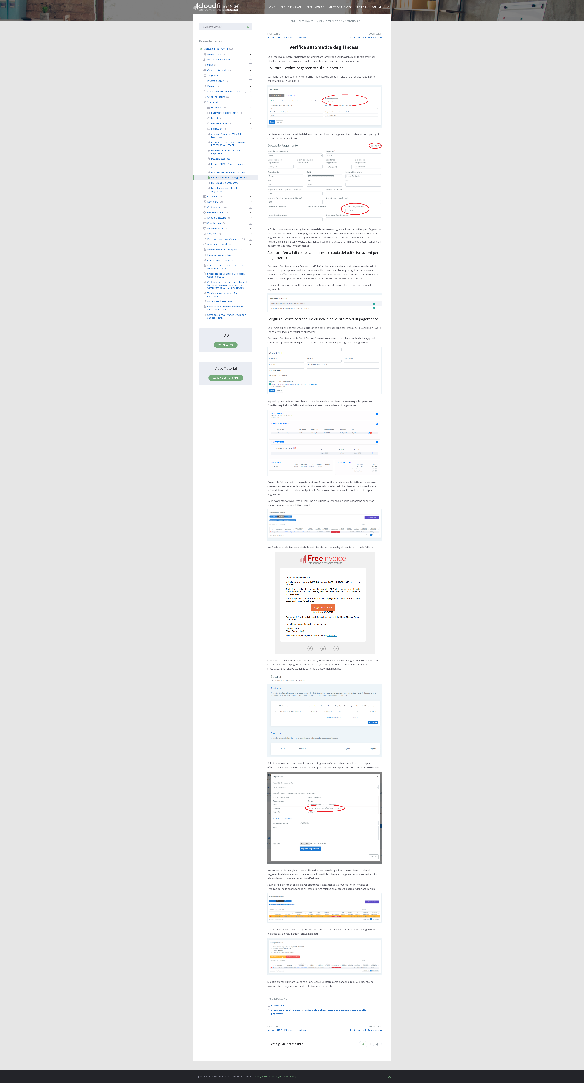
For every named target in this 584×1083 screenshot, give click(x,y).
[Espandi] (250, 54)
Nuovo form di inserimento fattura (224, 91)
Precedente (273, 33)
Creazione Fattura (216, 96)
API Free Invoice (215, 228)
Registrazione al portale (219, 59)
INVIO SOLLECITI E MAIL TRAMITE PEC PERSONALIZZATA (228, 144)
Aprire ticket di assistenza (219, 301)
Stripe (210, 64)
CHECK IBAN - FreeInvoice (220, 260)
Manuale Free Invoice (215, 48)
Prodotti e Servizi (215, 80)
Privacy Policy (260, 1076)
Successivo (375, 33)
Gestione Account (216, 212)
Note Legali (275, 1076)
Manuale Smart (214, 54)
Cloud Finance (290, 7)
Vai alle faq (225, 344)
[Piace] (363, 1044)
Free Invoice (315, 7)
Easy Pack (212, 233)
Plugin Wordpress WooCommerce (224, 239)
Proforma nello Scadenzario (366, 37)
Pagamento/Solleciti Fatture (225, 112)
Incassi (214, 118)
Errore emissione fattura (219, 254)
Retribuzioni (217, 128)
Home (271, 7)
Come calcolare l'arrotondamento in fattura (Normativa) (225, 308)
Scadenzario (278, 1005)
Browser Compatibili (217, 244)
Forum (376, 7)
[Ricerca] (388, 7)
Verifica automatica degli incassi (229, 177)
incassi (352, 1009)
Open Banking (214, 223)
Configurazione (214, 207)
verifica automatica (314, 1009)
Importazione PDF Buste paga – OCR (225, 249)
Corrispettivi (213, 196)
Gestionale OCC (340, 7)
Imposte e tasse (219, 123)
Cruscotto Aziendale (217, 70)
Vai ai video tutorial (226, 377)
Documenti (212, 201)
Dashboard (216, 107)
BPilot (362, 7)
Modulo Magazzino (216, 217)
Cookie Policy (289, 1076)
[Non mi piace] (377, 1044)
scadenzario (278, 1009)
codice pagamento (336, 1009)
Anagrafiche (213, 75)
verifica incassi (294, 1009)
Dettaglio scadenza (220, 158)
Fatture (210, 86)
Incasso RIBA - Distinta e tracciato (286, 37)
